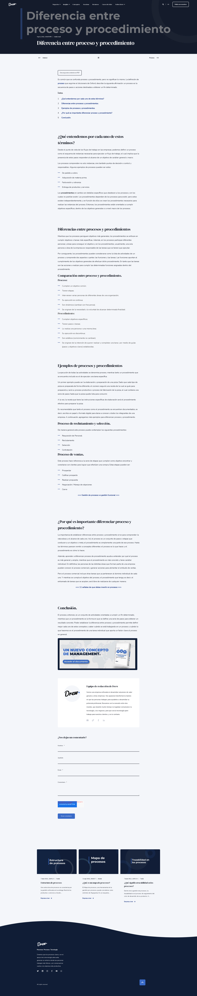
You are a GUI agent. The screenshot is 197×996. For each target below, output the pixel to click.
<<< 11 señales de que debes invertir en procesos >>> (98, 587)
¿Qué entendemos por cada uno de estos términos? (82, 99)
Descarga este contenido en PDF (70, 73)
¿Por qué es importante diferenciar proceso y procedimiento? (86, 113)
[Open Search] (163, 4)
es (168, 4)
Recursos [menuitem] (95, 4)
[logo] (42, 944)
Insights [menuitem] (65, 4)
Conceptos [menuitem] (76, 4)
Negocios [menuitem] (56, 4)
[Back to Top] (142, 982)
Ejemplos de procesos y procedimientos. (78, 108)
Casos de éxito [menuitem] (107, 4)
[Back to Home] (12, 4)
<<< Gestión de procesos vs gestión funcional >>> (98, 495)
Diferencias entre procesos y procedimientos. (79, 103)
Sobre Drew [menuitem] (119, 4)
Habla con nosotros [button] (181, 4)
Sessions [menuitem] (86, 4)
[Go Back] (98, 59)
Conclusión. (66, 117)
